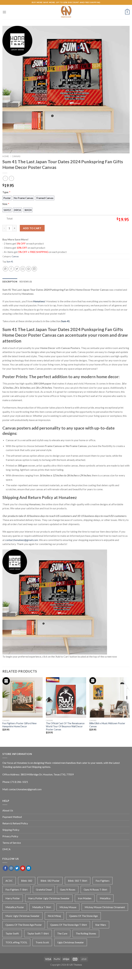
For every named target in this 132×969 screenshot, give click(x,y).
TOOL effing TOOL (16, 942)
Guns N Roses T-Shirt (95, 889)
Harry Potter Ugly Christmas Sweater (49, 898)
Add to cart (32, 228)
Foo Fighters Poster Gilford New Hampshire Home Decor (19, 725)
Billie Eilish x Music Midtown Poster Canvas (107, 725)
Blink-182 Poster (50, 880)
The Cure (62, 933)
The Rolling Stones (86, 933)
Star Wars (100, 924)
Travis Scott (42, 942)
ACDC (9, 880)
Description (9, 281)
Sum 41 (10, 261)
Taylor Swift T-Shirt (38, 933)
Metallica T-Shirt (41, 907)
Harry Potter (12, 898)
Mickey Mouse (68, 907)
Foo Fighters (102, 880)
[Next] (129, 708)
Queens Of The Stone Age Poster (23, 924)
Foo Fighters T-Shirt (16, 889)
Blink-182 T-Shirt (77, 880)
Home (5, 156)
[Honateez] (66, 12)
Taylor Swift (12, 933)
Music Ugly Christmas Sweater (22, 915)
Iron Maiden (84, 898)
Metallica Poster (14, 907)
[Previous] (2, 708)
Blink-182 (26, 880)
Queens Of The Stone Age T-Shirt (68, 924)
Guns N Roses (67, 889)
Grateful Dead (44, 889)
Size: (5, 203)
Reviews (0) (25, 281)
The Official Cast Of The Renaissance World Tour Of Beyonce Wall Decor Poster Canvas (65, 726)
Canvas (16, 156)
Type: (6, 192)
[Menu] (4, 12)
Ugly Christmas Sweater (70, 942)
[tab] (9, 281)
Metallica (105, 898)
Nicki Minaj (54, 915)
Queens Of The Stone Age (83, 915)
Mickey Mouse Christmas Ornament (105, 907)
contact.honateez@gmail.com (21, 539)
